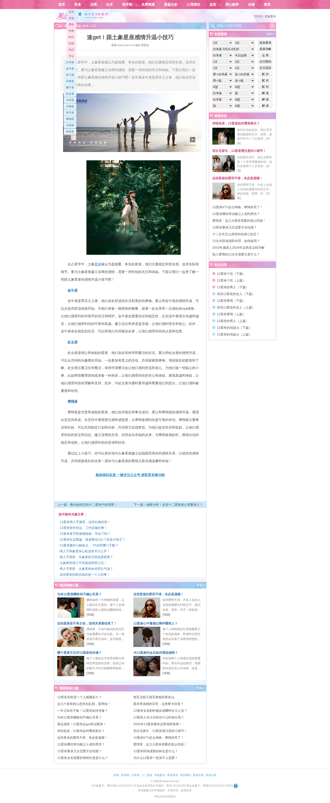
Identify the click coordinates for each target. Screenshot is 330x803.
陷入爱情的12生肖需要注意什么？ (236, 254)
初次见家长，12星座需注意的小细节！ (160, 731)
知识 (71, 49)
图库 (267, 4)
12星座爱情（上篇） (231, 314)
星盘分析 (171, 4)
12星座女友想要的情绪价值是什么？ (82, 758)
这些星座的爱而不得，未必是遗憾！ (158, 594)
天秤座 (70, 100)
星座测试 (185, 775)
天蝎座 (70, 106)
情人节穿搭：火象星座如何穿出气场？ (86, 568)
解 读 (265, 93)
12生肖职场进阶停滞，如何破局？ (236, 241)
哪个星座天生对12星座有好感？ (79, 652)
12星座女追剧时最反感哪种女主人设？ (160, 710)
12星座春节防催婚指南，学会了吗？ (85, 533)
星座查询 (270, 16)
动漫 (251, 4)
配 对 (265, 74)
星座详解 (265, 49)
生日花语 (265, 67)
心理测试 (193, 4)
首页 (61, 4)
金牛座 (70, 68)
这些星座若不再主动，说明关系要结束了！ (87, 623)
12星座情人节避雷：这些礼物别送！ (85, 522)
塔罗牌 (127, 4)
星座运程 (211, 775)
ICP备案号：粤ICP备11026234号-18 (114, 785)
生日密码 (265, 61)
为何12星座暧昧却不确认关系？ (79, 594)
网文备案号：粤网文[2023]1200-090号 (210, 785)
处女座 (70, 93)
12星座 (135, 775)
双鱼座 (70, 131)
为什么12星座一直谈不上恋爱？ (155, 758)
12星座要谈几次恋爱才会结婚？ (79, 751)
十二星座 (147, 775)
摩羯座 (70, 119)
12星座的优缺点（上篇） (234, 334)
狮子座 (70, 87)
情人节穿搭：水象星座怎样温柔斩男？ (86, 557)
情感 (71, 43)
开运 (71, 56)
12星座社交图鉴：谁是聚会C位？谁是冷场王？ (92, 539)
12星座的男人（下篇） (233, 287)
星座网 (125, 775)
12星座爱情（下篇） (231, 300)
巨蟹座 (70, 81)
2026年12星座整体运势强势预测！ (157, 724)
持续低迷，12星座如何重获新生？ (81, 731)
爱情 (71, 24)
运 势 (265, 55)
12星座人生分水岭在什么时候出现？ (158, 717)
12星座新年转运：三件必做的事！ (83, 528)
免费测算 (148, 4)
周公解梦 (232, 4)
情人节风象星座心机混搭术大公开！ (85, 551)
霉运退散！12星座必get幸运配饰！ (81, 724)
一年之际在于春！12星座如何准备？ (82, 710)
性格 (71, 30)
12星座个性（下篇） (231, 273)
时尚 (71, 37)
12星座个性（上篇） (231, 280)
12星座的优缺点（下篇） (234, 327)
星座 (77, 4)
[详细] (90, 614)
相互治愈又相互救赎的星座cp (153, 697)
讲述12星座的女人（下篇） (236, 294)
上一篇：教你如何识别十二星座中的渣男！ (87, 504)
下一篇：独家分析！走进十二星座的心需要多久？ (168, 504)
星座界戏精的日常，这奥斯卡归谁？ (158, 704)
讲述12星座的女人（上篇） (236, 307)
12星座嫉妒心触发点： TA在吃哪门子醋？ (89, 545)
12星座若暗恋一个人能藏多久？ (79, 697)
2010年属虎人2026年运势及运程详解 (238, 247)
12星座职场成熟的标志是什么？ (155, 751)
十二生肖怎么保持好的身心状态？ (236, 234)
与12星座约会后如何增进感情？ (155, 652)
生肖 (109, 4)
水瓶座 (70, 125)
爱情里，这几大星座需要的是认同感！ (160, 744)
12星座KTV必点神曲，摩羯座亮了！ (158, 737)
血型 (212, 4)
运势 (93, 4)
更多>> (201, 585)
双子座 (70, 74)
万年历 (258, 16)
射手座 (70, 112)
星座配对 (159, 775)
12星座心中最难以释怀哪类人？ (155, 623)
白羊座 (70, 62)
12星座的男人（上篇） (233, 321)
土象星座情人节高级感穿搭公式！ (83, 563)
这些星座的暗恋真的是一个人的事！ (85, 574)
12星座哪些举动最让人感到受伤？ (81, 744)
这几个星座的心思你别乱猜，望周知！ (84, 704)
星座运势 (198, 775)
